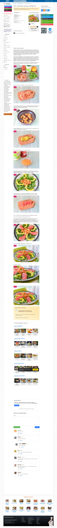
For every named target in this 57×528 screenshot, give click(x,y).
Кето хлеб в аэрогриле (50, 510)
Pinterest (38, 518)
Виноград (10, 82)
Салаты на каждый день (19, 363)
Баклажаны (8, 81)
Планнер (6, 7)
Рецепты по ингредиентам (31, 519)
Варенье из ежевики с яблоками (7, 504)
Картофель (10, 92)
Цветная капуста (8, 110)
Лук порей (7, 94)
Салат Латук (5, 101)
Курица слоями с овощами (28, 503)
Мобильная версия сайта (9, 517)
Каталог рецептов (30, 518)
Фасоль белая (8, 108)
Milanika (19, 472)
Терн (9, 106)
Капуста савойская (6, 92)
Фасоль (5, 108)
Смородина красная (6, 104)
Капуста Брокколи (6, 88)
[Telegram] (46, 10)
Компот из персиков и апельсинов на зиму (42, 511)
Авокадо (16, 16)
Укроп (9, 107)
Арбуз (6, 81)
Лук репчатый (5, 95)
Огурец (7, 96)
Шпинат (5, 111)
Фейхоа (9, 109)
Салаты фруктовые (20, 3)
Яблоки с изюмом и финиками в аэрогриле (14, 511)
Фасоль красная (6, 109)
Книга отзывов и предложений (8, 4)
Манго (8, 95)
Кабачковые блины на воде (36, 510)
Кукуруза (11, 93)
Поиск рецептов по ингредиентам (8, 114)
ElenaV (32, 23)
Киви (4, 93)
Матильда (19, 464)
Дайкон (10, 84)
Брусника (5, 82)
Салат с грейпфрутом (18, 325)
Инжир (9, 86)
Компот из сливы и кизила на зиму (43, 503)
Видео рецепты (7, 26)
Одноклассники (38, 523)
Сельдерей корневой (6, 103)
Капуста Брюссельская (6, 89)
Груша (8, 84)
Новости (23, 519)
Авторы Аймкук (7, 11)
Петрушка (5, 99)
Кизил (6, 93)
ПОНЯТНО (35, 369)
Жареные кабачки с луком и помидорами (35, 504)
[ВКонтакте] (42, 10)
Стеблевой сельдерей (6, 105)
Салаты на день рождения (19, 375)
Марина (19, 436)
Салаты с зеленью (17, 350)
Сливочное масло (17, 15)
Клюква (8, 93)
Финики (5, 110)
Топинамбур (5, 107)
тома (18, 450)
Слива (10, 103)
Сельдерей (5, 102)
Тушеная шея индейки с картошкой (7, 511)
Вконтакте (38, 522)
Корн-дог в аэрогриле (21, 503)
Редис (10, 99)
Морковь (11, 95)
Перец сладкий (6, 98)
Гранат (9, 83)
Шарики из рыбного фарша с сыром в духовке (50, 504)
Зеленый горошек (6, 86)
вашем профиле (34, 403)
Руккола (16, 21)
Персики (9, 98)
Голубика (5, 83)
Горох (7, 83)
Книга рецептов (7, 6)
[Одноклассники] (44, 10)
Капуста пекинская (6, 91)
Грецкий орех (5, 84)
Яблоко (7, 111)
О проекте (23, 518)
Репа (4, 100)
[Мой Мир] (49, 10)
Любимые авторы (8, 8)
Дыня (4, 85)
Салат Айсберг (7, 100)
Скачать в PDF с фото (46, 20)
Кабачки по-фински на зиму (21, 510)
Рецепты (14, 3)
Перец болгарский (6, 97)
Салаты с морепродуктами (19, 338)
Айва (4, 81)
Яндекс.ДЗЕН (38, 519)
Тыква (8, 107)
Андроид (5, 31)
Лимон (5, 94)
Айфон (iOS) (9, 30)
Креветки (16, 14)
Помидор (8, 99)
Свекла (8, 101)
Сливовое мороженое (28, 510)
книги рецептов (22, 33)
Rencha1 (19, 457)
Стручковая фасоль (6, 106)
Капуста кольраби (6, 90)
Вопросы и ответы (30, 522)
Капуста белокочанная (6, 87)
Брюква (7, 82)
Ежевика (7, 85)
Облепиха (5, 96)
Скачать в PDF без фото (46, 22)
